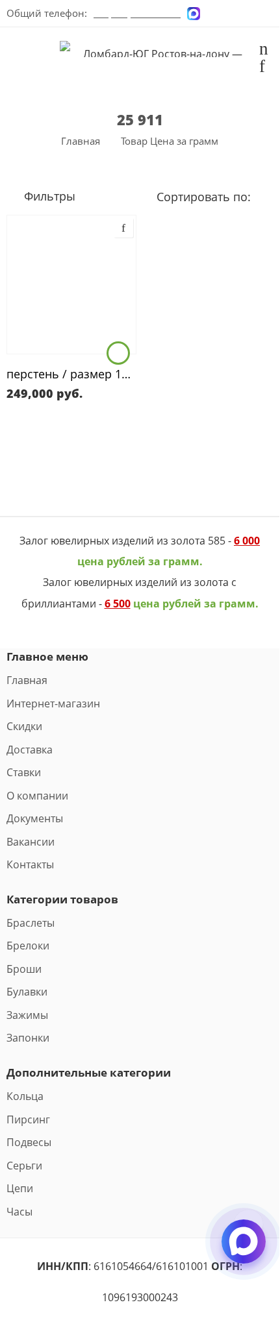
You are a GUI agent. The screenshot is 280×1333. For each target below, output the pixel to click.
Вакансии (30, 842)
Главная (80, 141)
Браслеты (30, 923)
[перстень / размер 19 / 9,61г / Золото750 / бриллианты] (71, 284)
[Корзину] (263, 50)
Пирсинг (28, 1119)
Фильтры (48, 196)
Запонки (27, 1038)
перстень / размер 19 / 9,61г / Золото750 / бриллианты (71, 373)
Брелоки (27, 945)
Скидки (24, 726)
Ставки (23, 772)
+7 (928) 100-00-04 (137, 13)
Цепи (19, 1188)
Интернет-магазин (53, 703)
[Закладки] (262, 68)
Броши (24, 969)
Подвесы (28, 1142)
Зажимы (27, 1015)
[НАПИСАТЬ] (244, 1252)
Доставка (29, 749)
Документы (34, 818)
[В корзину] (118, 353)
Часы (19, 1212)
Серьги (24, 1165)
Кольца (25, 1096)
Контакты (30, 864)
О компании (37, 796)
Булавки (26, 991)
